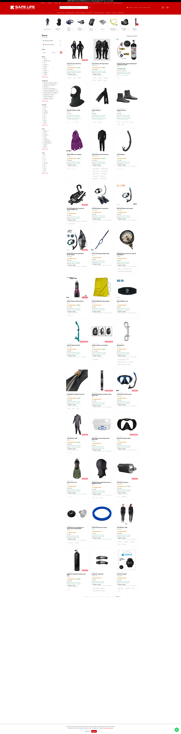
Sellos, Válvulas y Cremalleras (51, 92)
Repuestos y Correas (49, 94)
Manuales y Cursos (49, 98)
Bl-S (45, 118)
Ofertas (136, 7)
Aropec (46, 72)
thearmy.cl (50, 2)
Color (46, 107)
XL (45, 159)
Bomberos (114, 12)
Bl (45, 114)
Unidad (46, 110)
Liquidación (130, 7)
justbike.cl (42, 2)
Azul (46, 133)
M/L (45, 170)
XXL (45, 166)
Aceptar (94, 731)
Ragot (46, 66)
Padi (46, 68)
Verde (46, 144)
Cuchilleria (108, 12)
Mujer (46, 122)
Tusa (46, 58)
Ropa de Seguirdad (70, 12)
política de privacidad (108, 728)
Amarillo (46, 135)
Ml (45, 165)
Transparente (47, 140)
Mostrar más (45, 77)
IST (45, 62)
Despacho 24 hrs (146, 7)
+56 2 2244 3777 (109, 2)
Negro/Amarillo (48, 142)
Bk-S (45, 120)
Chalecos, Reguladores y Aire (51, 90)
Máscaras (47, 86)
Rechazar (87, 731)
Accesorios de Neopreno (50, 88)
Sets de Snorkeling (49, 96)
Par (45, 116)
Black (46, 146)
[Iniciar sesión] (163, 7)
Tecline (46, 64)
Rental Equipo (121, 12)
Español (46, 112)
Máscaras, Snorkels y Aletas (51, 82)
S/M (45, 168)
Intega (46, 70)
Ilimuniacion (89, 12)
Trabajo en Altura (60, 12)
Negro (46, 131)
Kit (45, 108)
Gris (45, 136)
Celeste (46, 138)
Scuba (46, 74)
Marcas (140, 7)
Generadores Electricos (99, 12)
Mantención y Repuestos (50, 84)
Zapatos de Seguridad (81, 12)
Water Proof (47, 60)
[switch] (60, 40)
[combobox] (135, 36)
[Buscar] (89, 7)
